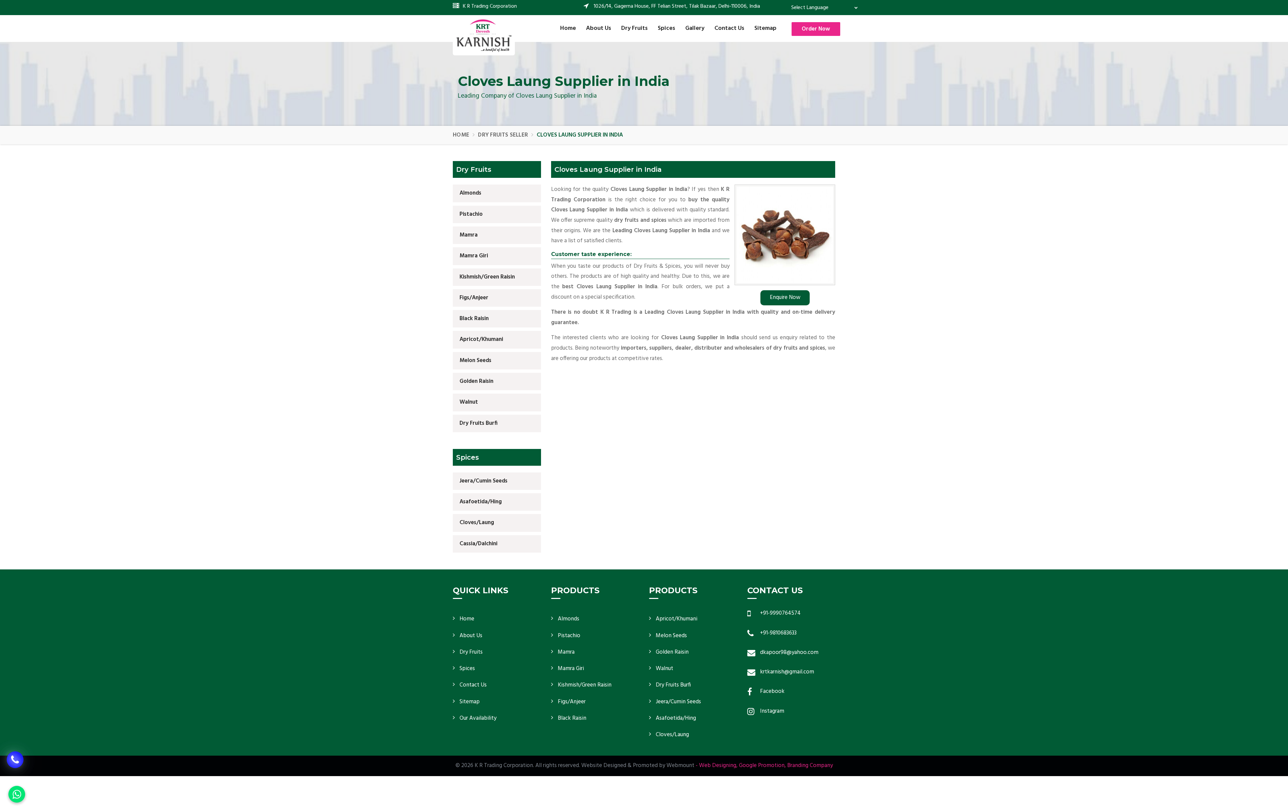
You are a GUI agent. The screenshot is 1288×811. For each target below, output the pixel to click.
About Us (598, 28)
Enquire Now (785, 297)
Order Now (816, 29)
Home (568, 28)
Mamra (469, 235)
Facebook (772, 691)
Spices (666, 28)
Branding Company (810, 765)
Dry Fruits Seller (503, 135)
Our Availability (478, 718)
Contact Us (729, 28)
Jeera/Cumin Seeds (483, 481)
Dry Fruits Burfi (478, 422)
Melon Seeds (475, 360)
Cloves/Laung (477, 522)
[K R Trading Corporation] (484, 35)
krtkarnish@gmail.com (787, 671)
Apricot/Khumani (481, 339)
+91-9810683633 (778, 632)
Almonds (470, 193)
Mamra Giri (474, 255)
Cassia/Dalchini (478, 543)
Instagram (772, 711)
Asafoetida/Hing (481, 501)
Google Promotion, (762, 765)
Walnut (469, 402)
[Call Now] (15, 764)
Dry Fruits (634, 28)
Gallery (694, 28)
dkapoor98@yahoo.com (789, 652)
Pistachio (471, 214)
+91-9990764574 (780, 613)
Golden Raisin (476, 381)
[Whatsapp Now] (16, 794)
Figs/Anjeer (474, 297)
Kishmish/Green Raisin (487, 276)
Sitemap (765, 28)
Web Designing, (718, 765)
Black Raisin (474, 318)
